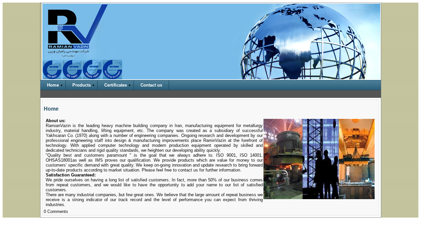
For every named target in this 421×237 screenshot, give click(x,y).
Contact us (151, 85)
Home (53, 85)
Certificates (115, 85)
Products (81, 85)
